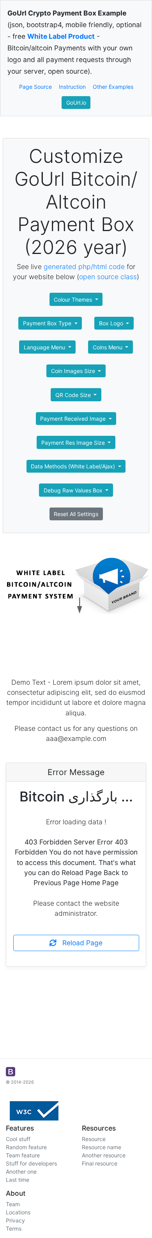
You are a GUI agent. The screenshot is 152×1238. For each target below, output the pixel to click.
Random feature (26, 1147)
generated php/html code (84, 266)
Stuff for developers (31, 1163)
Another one (21, 1171)
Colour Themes (74, 299)
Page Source (35, 86)
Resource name (101, 1147)
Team (13, 1204)
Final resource (99, 1163)
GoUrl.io (76, 102)
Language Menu (45, 347)
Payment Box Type (48, 323)
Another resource (103, 1155)
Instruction (72, 86)
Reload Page (80, 943)
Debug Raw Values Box (74, 490)
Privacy (15, 1220)
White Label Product (61, 36)
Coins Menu (108, 347)
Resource (94, 1139)
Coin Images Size (74, 371)
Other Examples (113, 86)
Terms (13, 1228)
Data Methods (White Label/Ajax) (74, 466)
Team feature (23, 1155)
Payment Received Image (73, 418)
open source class (108, 277)
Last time (17, 1179)
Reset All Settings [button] (76, 514)
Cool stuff (18, 1139)
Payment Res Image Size (73, 442)
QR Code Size (73, 395)
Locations (18, 1212)
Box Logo (112, 323)
